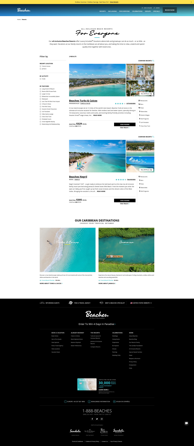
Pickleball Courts (46, 119)
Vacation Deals (56, 352)
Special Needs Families (135, 352)
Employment (132, 365)
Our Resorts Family (134, 342)
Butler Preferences (76, 345)
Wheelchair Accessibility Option (51, 96)
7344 (131, 179)
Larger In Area (46, 94)
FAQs (130, 368)
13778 (130, 103)
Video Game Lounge (47, 114)
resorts (24, 19)
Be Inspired (115, 345)
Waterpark (45, 99)
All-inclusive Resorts (134, 349)
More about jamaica (107, 283)
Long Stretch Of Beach (48, 89)
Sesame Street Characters (49, 109)
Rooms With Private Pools (49, 91)
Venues (114, 349)
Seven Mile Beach (106, 186)
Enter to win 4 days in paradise (96, 324)
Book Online (55, 336)
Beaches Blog (133, 339)
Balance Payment (76, 342)
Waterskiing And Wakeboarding (51, 124)
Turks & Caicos (46, 66)
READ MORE (97, 115)
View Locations (56, 349)
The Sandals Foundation (136, 345)
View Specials (55, 342)
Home (19, 19)
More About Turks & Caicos (50, 283)
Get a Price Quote (56, 339)
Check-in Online (75, 336)
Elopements (115, 342)
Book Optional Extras (77, 339)
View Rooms (124, 124)
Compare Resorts (95, 347)
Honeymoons (116, 339)
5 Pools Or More (46, 104)
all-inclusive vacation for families (86, 110)
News (130, 355)
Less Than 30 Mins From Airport (51, 101)
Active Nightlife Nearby (48, 121)
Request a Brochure (134, 358)
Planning (114, 352)
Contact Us (105, 441)
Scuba (43, 79)
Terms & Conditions (77, 441)
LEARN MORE (103, 390)
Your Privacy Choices (116, 441)
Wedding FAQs (116, 355)
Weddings (115, 336)
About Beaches (133, 336)
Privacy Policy (133, 362)
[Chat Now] (186, 423)
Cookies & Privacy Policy (92, 441)
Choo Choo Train (46, 116)
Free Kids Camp (46, 106)
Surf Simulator (46, 111)
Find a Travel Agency (57, 345)
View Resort (124, 128)
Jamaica (44, 69)
